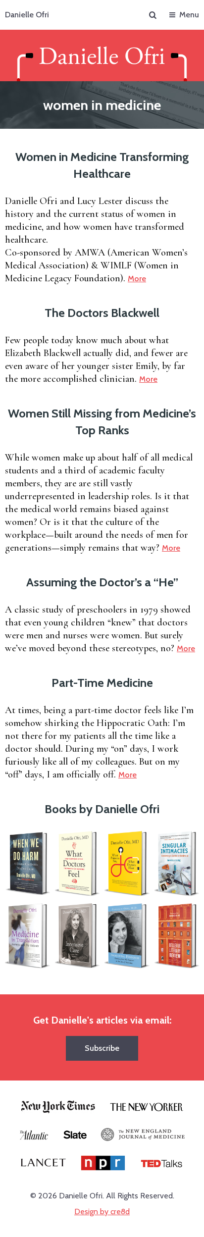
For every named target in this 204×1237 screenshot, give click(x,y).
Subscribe (102, 1048)
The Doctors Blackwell (102, 313)
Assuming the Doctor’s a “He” (102, 582)
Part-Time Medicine (102, 682)
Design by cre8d (102, 1211)
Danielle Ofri (27, 14)
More (137, 278)
